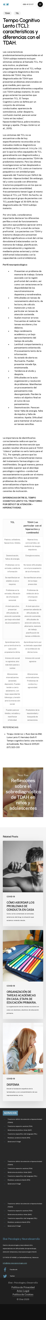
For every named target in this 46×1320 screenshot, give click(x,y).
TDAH (7, 13)
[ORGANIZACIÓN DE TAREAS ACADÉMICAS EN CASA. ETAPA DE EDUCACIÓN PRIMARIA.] (23, 974)
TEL (17, 13)
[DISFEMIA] (23, 1062)
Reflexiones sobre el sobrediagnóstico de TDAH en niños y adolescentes (23, 792)
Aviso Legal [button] (23, 1291)
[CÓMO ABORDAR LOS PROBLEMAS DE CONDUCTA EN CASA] (23, 883)
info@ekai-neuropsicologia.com (15, 1263)
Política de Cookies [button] (23, 1294)
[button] (40, 4)
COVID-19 (11, 897)
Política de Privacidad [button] (23, 1287)
